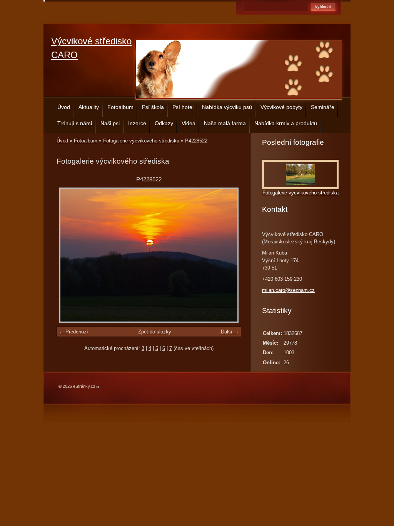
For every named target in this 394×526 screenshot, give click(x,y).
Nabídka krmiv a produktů (285, 123)
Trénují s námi (74, 123)
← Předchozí (73, 332)
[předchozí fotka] (69, 255)
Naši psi (110, 123)
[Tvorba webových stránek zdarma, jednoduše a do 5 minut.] (98, 387)
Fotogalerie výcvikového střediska (141, 141)
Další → (230, 332)
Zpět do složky (154, 332)
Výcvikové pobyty (281, 107)
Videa (188, 123)
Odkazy (164, 123)
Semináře (322, 107)
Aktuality (88, 107)
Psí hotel (183, 107)
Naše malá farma (225, 123)
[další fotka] (228, 255)
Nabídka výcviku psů (227, 107)
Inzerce (137, 123)
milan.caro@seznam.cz (288, 290)
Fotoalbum (120, 107)
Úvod (63, 107)
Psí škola (153, 107)
